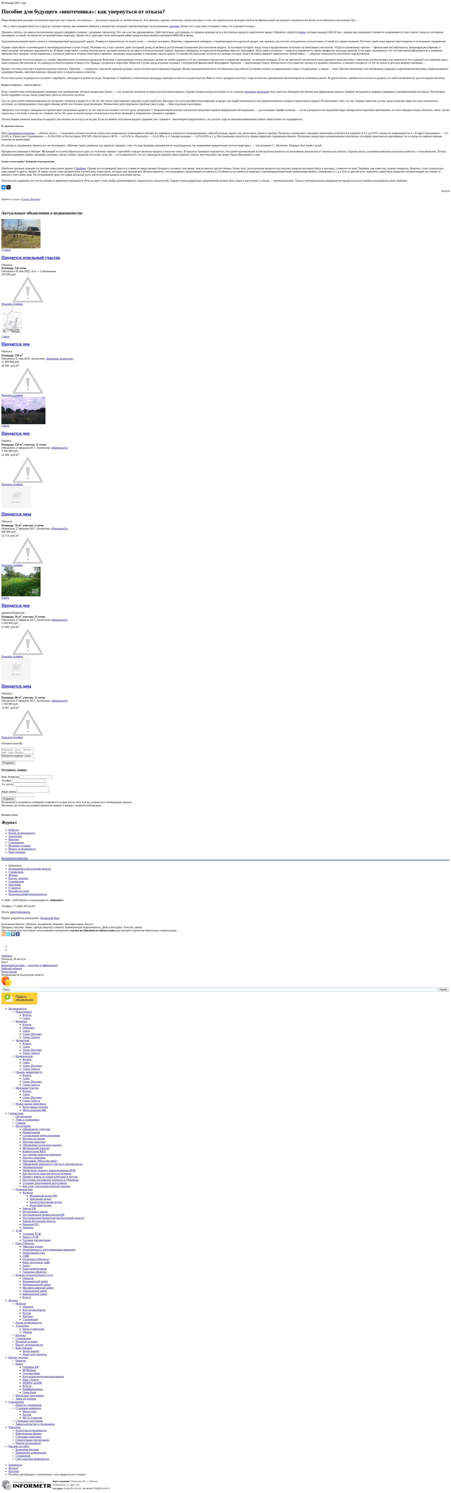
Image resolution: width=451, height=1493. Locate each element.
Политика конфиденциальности (27, 894)
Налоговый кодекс (41, 1205)
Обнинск (6, 955)
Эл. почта (7, 784)
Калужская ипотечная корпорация (43, 1376)
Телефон (6, 780)
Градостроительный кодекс (46, 1202)
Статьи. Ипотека (30, 199)
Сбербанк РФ (31, 1366)
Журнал (13, 875)
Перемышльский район (37, 1284)
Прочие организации (28, 1443)
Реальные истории (19, 845)
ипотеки (174, 26)
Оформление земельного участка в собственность (52, 1164)
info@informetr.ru (20, 912)
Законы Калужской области (39, 1221)
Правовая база (24, 1189)
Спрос (26, 1018)
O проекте (14, 887)
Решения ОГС (31, 1224)
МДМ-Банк (29, 1370)
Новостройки (24, 1011)
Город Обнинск (25, 1243)
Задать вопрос (31, 1351)
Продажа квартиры (34, 1141)
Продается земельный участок (30, 257)
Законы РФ (29, 1208)
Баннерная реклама (27, 1449)
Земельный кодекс (41, 1198)
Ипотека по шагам (34, 1138)
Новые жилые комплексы (31, 1103)
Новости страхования (28, 1405)
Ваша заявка (8, 791)
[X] (8, 187)
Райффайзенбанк (33, 1389)
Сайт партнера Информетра (32, 1458)
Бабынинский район (35, 1294)
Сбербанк (80, 168)
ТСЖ (19, 1230)
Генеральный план (34, 1252)
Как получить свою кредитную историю (47, 1173)
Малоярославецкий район (38, 1287)
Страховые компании (28, 1408)
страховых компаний (256, 91)
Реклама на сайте (18, 890)
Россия (27, 1313)
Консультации (16, 852)
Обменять (28, 1027)
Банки (19, 1363)
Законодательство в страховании (35, 1424)
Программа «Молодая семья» (40, 1160)
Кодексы (28, 1192)
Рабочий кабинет (11, 968)
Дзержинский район (35, 1290)
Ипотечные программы (30, 1395)
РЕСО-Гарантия (32, 1417)
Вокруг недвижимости (22, 848)
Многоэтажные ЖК (34, 1110)
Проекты (28, 1227)
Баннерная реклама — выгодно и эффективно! (29, 965)
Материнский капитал (36, 1148)
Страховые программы (29, 1420)
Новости (13, 829)
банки (302, 32)
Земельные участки (27, 1087)
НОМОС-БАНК (32, 1382)
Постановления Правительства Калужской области (53, 1217)
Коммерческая (24, 1056)
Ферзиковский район (35, 1281)
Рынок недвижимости (21, 832)
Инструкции (23, 1125)
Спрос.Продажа (32, 1034)
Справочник (15, 871)
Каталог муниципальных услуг (34, 1274)
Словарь (21, 1122)
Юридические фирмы (29, 1433)
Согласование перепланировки (41, 1135)
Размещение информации (31, 1452)
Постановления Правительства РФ (43, 1214)
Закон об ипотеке (26, 1398)
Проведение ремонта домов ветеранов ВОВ (49, 1170)
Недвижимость (17, 1008)
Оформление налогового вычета (42, 1144)
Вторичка (21, 1021)
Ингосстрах (30, 1411)
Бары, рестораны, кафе (36, 1262)
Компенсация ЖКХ (34, 1151)
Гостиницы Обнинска (36, 1259)
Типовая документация (37, 1240)
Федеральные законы (35, 1211)
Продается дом (15, 344)
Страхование (16, 842)
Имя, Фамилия (10, 776)
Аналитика (15, 836)
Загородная (22, 1040)
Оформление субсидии (36, 1129)
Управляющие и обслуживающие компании (49, 1249)
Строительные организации (32, 1439)
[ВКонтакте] (3, 187)
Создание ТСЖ (32, 1233)
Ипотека (13, 839)
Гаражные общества (35, 1271)
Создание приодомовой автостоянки (45, 1183)
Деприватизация (32, 1167)
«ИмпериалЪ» (59, 447)
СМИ (26, 1255)
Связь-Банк (29, 1392)
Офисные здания (33, 1246)
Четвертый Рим (49, 918)
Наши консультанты (35, 1354)
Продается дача (16, 514)
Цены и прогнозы (33, 1328)
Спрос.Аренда (31, 1037)
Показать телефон (12, 303)
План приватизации (35, 1268)
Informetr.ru (15, 1464)
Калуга (27, 1297)
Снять (26, 1030)
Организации (24, 1116)
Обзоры (27, 1332)
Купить (27, 1014)
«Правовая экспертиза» (59, 358)
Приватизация (31, 1132)
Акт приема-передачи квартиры (42, 1154)
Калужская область (34, 1309)
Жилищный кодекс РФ (43, 1195)
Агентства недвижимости (31, 1430)
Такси (26, 1265)
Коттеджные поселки (35, 1106)
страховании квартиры (21, 133)
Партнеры (14, 884)
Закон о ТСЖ (30, 1236)
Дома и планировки (27, 1119)
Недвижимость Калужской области (29, 868)
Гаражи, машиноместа (29, 1072)
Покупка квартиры (34, 1157)
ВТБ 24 (27, 1385)
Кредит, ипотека (18, 878)
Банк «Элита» (31, 1379)
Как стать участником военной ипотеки (46, 1186)
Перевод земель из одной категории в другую (50, 1176)
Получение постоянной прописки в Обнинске (50, 1179)
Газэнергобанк (31, 1373)
